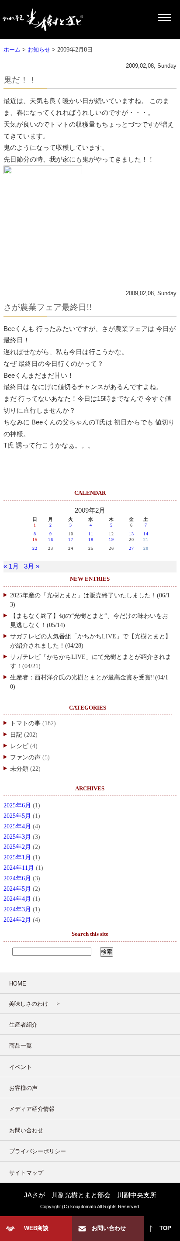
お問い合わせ (26, 1130)
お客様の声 (23, 1088)
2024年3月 (17, 909)
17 (70, 539)
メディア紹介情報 (32, 1109)
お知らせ (39, 49)
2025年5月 (17, 816)
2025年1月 (17, 857)
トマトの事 (25, 723)
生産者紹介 (23, 1024)
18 (90, 539)
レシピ (19, 746)
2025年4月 (17, 826)
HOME (17, 983)
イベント (20, 1067)
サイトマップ (26, 1172)
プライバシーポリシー (37, 1151)
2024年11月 (18, 868)
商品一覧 (20, 1045)
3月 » (31, 566)
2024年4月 (17, 899)
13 (131, 533)
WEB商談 (36, 1228)
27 (131, 548)
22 (35, 548)
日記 (16, 734)
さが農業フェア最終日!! (47, 307)
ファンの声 (25, 757)
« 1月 (11, 566)
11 (90, 533)
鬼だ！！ (20, 79)
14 (146, 533)
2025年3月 (17, 837)
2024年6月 (17, 878)
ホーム (12, 49)
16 (50, 539)
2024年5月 (17, 889)
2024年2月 (17, 920)
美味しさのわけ (28, 1003)
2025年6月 (17, 805)
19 (111, 539)
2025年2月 (17, 847)
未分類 (19, 768)
